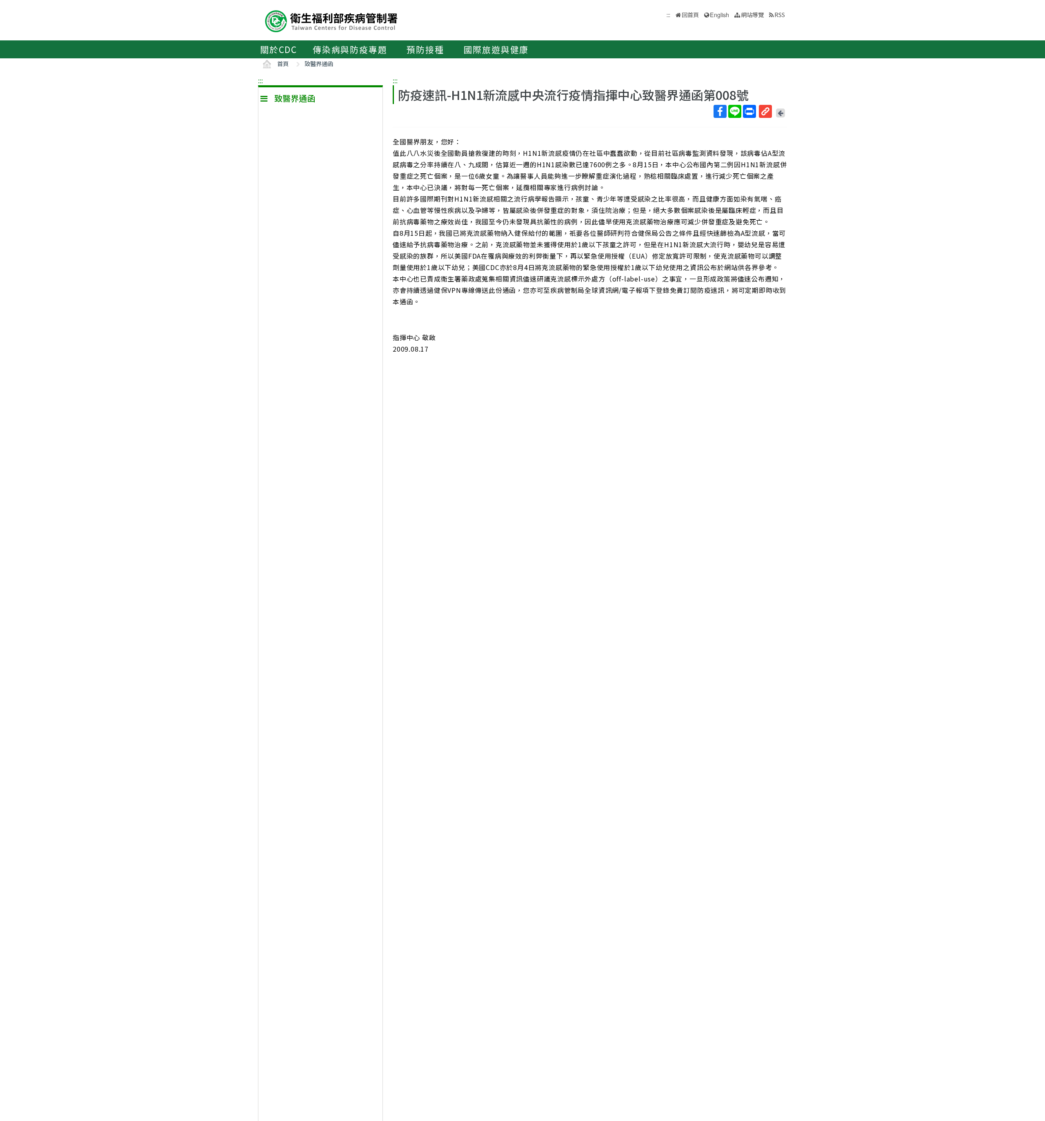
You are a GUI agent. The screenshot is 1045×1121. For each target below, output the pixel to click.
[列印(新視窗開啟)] (749, 111)
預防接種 (425, 49)
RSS (779, 14)
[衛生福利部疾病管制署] (331, 20)
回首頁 (690, 14)
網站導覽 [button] (752, 14)
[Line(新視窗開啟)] (734, 111)
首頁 (283, 63)
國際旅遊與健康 (496, 49)
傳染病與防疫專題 (350, 49)
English (719, 14)
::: (260, 80)
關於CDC (278, 49)
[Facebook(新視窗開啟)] (720, 111)
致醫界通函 (319, 63)
